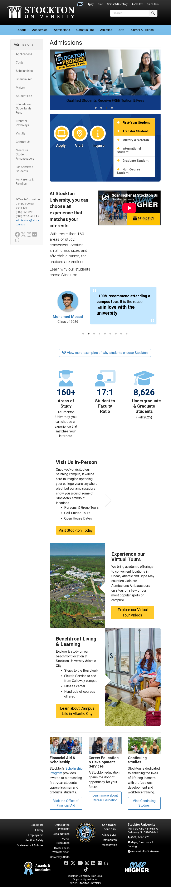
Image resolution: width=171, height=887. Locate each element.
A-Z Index (137, 4)
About (22, 30)
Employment (35, 835)
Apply (91, 4)
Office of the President (61, 826)
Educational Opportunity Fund (23, 108)
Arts (121, 30)
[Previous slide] (54, 79)
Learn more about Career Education (105, 797)
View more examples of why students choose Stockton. (107, 353)
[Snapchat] (106, 863)
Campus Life (85, 30)
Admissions (62, 30)
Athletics (106, 30)
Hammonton (109, 839)
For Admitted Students (24, 169)
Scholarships (24, 70)
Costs (19, 62)
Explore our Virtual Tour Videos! (133, 612)
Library (39, 830)
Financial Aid (24, 79)
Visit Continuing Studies (144, 803)
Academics (40, 30)
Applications (24, 54)
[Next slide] (156, 79)
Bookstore (37, 824)
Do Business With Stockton (60, 850)
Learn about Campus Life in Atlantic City (77, 711)
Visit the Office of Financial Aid (66, 803)
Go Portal (80, 3)
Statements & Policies (30, 845)
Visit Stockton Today (76, 530)
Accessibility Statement (145, 851)
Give (100, 4)
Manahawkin (109, 844)
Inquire (98, 145)
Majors (20, 87)
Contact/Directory (117, 4)
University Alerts (59, 857)
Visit (79, 145)
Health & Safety (34, 840)
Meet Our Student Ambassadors (25, 154)
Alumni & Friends (142, 30)
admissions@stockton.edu (27, 222)
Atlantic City (109, 834)
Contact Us (23, 142)
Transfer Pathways (22, 123)
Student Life (24, 96)
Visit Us (20, 133)
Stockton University (40, 12)
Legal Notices (61, 833)
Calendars (152, 4)
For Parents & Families (25, 181)
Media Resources (63, 841)
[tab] (96, 108)
